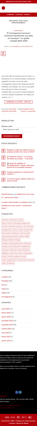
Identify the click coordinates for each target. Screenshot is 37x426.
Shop (16, 30)
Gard (20, 230)
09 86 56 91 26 (16, 405)
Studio (20, 30)
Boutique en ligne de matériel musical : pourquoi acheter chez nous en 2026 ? (21, 151)
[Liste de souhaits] (29, 8)
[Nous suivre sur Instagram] (20, 392)
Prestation (5, 250)
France (15, 230)
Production (13, 250)
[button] (3, 8)
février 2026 (6, 313)
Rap (19, 250)
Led (21, 233)
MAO (7, 111)
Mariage (4, 240)
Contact (27, 14)
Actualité (4, 220)
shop (10, 111)
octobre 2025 (6, 329)
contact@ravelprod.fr (7, 408)
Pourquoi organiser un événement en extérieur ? (20, 173)
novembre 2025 (7, 325)
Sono (20, 253)
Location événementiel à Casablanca (15, 202)
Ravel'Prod (29, 46)
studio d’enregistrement (9, 260)
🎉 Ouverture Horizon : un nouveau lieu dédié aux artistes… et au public (20, 157)
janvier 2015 (6, 340)
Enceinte (30, 226)
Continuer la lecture (15, 102)
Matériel (11, 240)
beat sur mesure (7, 223)
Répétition (5, 253)
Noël (10, 246)
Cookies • (13, 423)
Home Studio (6, 233)
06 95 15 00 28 (5, 405)
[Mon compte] (26, 8)
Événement (10, 263)
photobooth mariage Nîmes (22, 246)
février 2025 (6, 337)
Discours (19, 226)
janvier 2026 (6, 317)
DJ (25, 226)
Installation (15, 233)
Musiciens (28, 243)
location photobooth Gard (9, 236)
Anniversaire (13, 220)
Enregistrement (6, 230)
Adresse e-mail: (7, 126)
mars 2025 (5, 333)
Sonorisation (28, 253)
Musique (4, 246)
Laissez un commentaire (28, 111)
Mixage (18, 240)
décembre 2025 (7, 321)
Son (16, 253)
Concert (4, 226)
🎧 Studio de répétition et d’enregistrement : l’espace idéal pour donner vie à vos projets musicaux (20, 165)
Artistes (21, 220)
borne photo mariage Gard (21, 223)
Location (18, 14)
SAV (3, 285)
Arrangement (26, 109)
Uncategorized (7, 297)
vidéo (3, 263)
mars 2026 (5, 309)
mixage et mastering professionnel (12, 243)
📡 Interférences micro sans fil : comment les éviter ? (18, 205)
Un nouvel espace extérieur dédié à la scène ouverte (21, 180)
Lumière (21, 236)
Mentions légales (23, 423)
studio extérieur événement (26, 260)
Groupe (26, 230)
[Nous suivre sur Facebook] (16, 392)
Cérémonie (12, 226)
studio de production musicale (17, 256)
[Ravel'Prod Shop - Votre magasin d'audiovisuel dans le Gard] (16, 8)
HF (31, 230)
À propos (10, 14)
